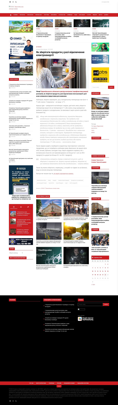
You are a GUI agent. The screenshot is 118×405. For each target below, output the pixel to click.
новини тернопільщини (63, 180)
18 (95, 274)
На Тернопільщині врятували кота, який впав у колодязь (21, 159)
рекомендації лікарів (42, 183)
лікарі (49, 180)
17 (92, 274)
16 (107, 271)
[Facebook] (10, 2)
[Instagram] (13, 2)
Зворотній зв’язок (41, 383)
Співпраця (51, 383)
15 (105, 271)
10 (92, 271)
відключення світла (41, 180)
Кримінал (69, 14)
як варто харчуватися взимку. (63, 174)
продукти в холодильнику (77, 180)
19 (97, 274)
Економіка (54, 14)
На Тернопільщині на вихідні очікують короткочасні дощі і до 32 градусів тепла (20, 134)
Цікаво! (106, 14)
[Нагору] (59, 386)
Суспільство (62, 14)
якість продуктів (73, 183)
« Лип (93, 284)
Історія (89, 14)
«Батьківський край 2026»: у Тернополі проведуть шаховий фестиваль (19, 126)
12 (97, 271)
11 (95, 271)
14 (102, 271)
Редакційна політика (83, 383)
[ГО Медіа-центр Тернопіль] (93, 318)
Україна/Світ (38, 14)
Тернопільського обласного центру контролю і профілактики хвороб (64, 91)
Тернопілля (30, 14)
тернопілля (51, 183)
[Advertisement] (24, 314)
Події (75, 14)
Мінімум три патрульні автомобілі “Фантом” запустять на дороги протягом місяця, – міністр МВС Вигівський (20, 142)
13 (100, 271)
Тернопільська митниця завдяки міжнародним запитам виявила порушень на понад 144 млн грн (20, 118)
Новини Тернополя (97, 160)
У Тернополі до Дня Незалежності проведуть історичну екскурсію (21, 85)
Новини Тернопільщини (98, 162)
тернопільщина (59, 183)
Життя (100, 14)
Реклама (59, 383)
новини (54, 180)
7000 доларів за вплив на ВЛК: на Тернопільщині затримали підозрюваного (100, 249)
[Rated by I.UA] (93, 310)
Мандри (95, 14)
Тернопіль (22, 14)
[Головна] (10, 15)
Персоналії (82, 14)
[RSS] (16, 2)
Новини (15, 14)
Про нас (31, 383)
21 (102, 274)
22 (105, 274)
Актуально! (39, 46)
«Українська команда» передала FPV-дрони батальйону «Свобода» (20, 101)
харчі (66, 183)
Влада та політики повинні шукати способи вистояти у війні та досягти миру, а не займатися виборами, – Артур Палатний (100, 115)
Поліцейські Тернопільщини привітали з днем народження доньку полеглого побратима (19, 109)
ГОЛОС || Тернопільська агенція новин (50, 188)
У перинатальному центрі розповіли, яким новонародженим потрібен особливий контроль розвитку (20, 93)
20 (100, 274)
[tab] (13, 207)
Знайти (111, 87)
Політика (46, 14)
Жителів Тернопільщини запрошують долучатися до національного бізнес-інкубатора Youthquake (19, 151)
